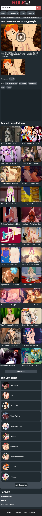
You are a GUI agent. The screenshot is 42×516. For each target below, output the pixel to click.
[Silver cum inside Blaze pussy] (10, 154)
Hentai (3, 500)
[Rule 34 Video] (21, 4)
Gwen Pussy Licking (7, 365)
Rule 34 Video (5, 17)
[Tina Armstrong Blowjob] (10, 316)
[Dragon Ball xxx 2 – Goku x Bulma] (31, 356)
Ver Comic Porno (7, 505)
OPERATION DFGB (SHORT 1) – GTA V (15, 143)
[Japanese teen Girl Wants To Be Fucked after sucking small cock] (10, 275)
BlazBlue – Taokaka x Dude (31, 224)
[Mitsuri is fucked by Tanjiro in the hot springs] (31, 255)
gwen (3, 87)
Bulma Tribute (26, 285)
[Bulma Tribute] (31, 275)
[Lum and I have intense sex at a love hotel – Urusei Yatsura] (10, 235)
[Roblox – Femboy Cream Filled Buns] (31, 174)
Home (3, 13)
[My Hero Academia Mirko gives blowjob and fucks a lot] (10, 214)
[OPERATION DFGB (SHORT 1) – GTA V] (10, 134)
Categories (13, 13)
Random (31, 13)
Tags (22, 13)
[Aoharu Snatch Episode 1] (10, 174)
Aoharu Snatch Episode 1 (9, 184)
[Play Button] (21, 37)
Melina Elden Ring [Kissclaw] (11, 305)
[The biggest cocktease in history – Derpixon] (10, 255)
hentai (9, 87)
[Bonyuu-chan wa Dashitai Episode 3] (31, 295)
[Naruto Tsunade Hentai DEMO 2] (31, 316)
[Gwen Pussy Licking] (10, 356)
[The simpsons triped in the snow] (31, 194)
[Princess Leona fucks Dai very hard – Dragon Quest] (31, 235)
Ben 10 (13, 17)
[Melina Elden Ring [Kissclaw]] (10, 295)
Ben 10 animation (11, 83)
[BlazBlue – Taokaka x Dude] (31, 214)
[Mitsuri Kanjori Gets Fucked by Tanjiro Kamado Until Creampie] (10, 194)
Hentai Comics (6, 496)
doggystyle (32, 83)
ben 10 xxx (23, 83)
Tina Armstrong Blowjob (9, 325)
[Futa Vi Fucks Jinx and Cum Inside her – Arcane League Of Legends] (31, 336)
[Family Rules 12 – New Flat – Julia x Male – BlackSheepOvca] (31, 154)
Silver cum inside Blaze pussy (11, 163)
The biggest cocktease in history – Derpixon (16, 264)
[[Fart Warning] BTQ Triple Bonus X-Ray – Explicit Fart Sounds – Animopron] (10, 336)
